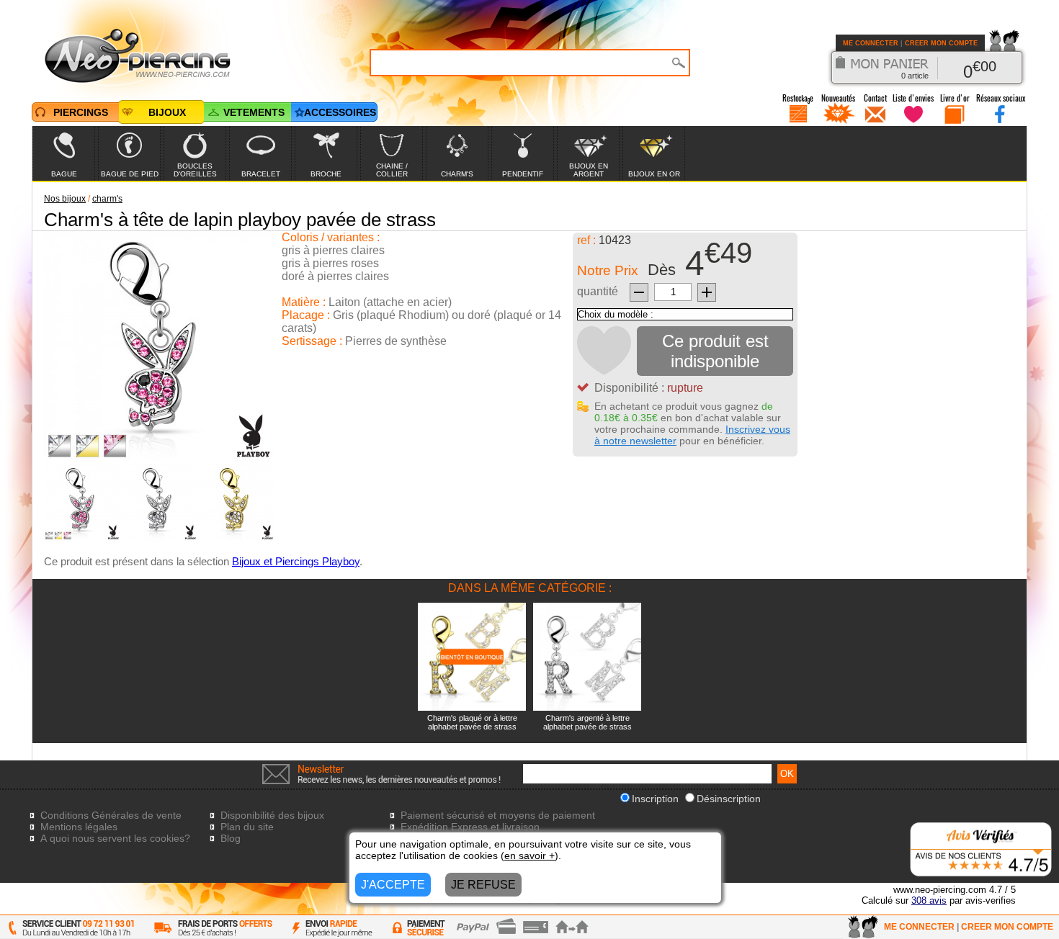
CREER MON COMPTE (941, 43)
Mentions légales (78, 826)
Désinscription (729, 798)
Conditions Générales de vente (111, 815)
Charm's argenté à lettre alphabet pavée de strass (587, 722)
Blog (230, 838)
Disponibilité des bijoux (272, 815)
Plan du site (247, 826)
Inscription (655, 798)
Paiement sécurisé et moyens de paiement (498, 815)
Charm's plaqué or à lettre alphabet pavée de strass (472, 722)
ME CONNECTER (870, 43)
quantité (597, 291)
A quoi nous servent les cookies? (115, 838)
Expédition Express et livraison (470, 826)
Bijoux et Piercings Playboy (295, 561)
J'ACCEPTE (393, 885)
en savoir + (529, 855)
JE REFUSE (483, 885)
